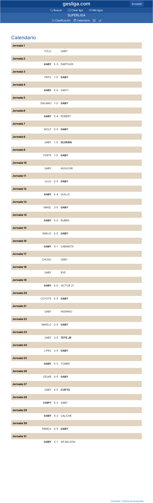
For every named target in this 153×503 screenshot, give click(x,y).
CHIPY (47, 402)
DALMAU (45, 103)
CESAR (47, 376)
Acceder (137, 3)
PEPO (47, 77)
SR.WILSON (68, 441)
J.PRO (47, 350)
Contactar (115, 501)
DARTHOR (67, 64)
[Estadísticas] (100, 20)
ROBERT (66, 116)
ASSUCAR (67, 168)
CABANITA (67, 246)
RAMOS (46, 428)
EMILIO (47, 233)
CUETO (65, 389)
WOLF (47, 129)
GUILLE (65, 194)
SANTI (64, 90)
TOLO (47, 51)
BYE (63, 272)
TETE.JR (66, 337)
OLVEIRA (66, 142)
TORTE (47, 155)
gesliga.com (76, 4)
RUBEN (65, 220)
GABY (64, 51)
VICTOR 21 (67, 285)
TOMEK (65, 363)
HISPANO (66, 311)
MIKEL (47, 207)
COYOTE (45, 298)
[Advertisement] (41, 29)
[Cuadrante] (94, 20)
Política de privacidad (132, 501)
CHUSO (46, 259)
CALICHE (66, 415)
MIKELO (46, 324)
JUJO (47, 181)
